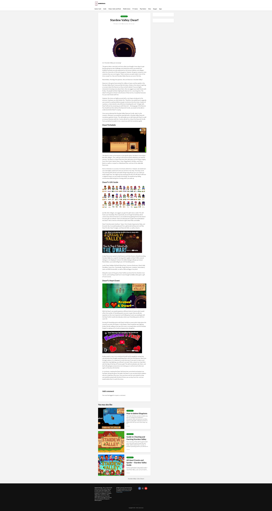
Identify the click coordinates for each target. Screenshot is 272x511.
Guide (104, 9)
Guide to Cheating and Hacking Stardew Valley (136, 438)
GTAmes (128, 426)
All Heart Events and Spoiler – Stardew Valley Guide (136, 462)
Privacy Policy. (119, 492)
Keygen (155, 9)
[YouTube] (145, 488)
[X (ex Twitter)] (142, 488)
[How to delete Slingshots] (111, 418)
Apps (160, 9)
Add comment (125, 23)
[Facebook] (139, 488)
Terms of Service (125, 490)
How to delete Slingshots (136, 413)
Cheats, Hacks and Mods (114, 9)
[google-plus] (149, 488)
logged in (111, 395)
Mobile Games (126, 9)
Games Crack (97, 9)
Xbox (149, 9)
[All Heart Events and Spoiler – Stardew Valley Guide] (111, 465)
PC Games (135, 9)
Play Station (143, 9)
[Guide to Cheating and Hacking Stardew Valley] (111, 441)
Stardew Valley (124, 16)
